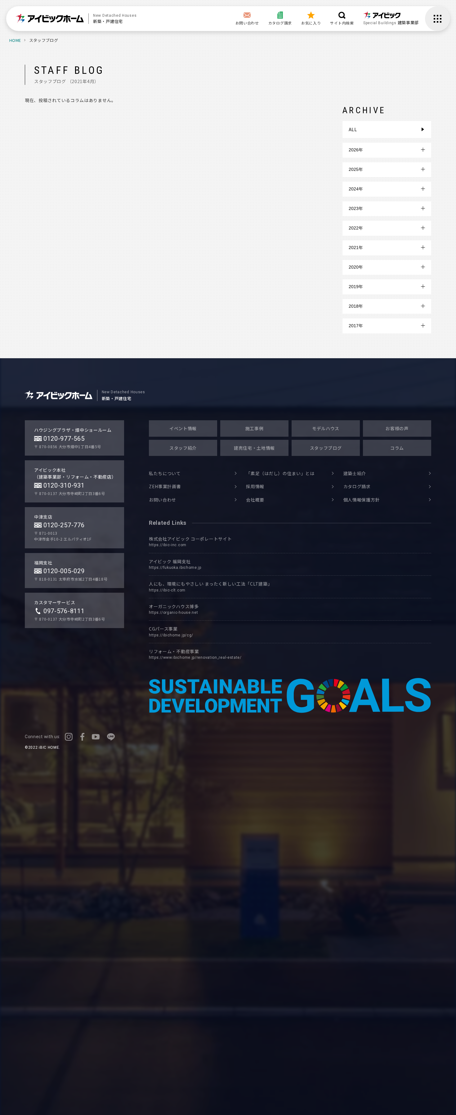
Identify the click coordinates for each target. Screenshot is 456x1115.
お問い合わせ (162, 500)
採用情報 (255, 486)
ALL (353, 129)
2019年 (356, 286)
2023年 (356, 208)
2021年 (356, 247)
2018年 (356, 306)
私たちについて (165, 473)
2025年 (356, 169)
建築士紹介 (354, 473)
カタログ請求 (357, 486)
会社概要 (255, 500)
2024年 (356, 188)
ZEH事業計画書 (165, 486)
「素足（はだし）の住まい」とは (280, 473)
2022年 (356, 227)
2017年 (356, 325)
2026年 (356, 149)
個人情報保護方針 (361, 500)
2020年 (356, 267)
